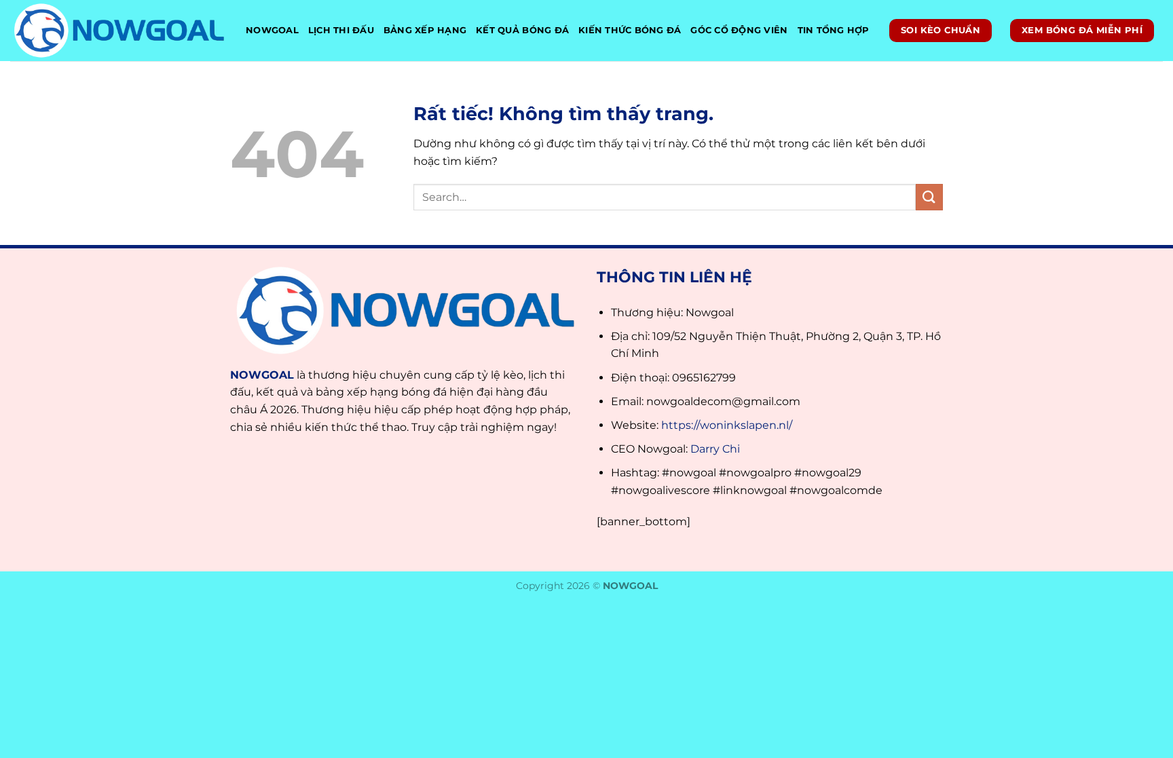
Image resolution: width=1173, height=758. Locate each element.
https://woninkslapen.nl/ (726, 425)
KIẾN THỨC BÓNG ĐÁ (629, 30)
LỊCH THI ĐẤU (341, 30)
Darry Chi (715, 448)
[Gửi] (929, 197)
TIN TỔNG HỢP (834, 30)
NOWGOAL (272, 30)
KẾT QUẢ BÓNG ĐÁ (522, 30)
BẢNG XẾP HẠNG (425, 30)
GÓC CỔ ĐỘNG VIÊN (738, 30)
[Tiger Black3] (117, 31)
